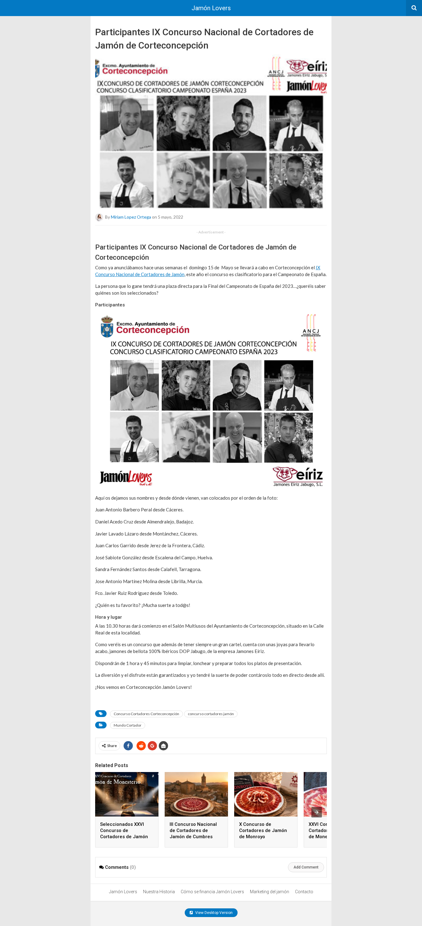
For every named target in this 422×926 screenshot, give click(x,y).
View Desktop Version (213, 913)
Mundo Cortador (127, 725)
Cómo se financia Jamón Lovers (212, 891)
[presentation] (316, 812)
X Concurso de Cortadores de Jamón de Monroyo (263, 830)
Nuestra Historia (159, 891)
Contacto (304, 891)
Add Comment (306, 867)
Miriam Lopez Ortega (131, 217)
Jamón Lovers (211, 8)
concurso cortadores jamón (211, 713)
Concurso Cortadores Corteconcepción (146, 713)
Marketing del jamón (269, 891)
